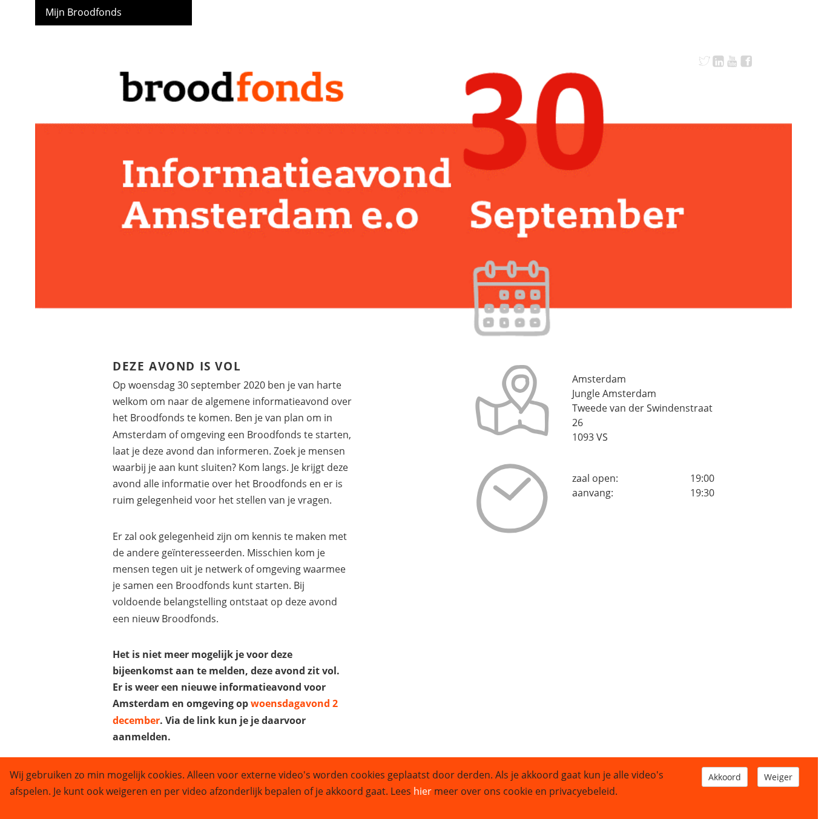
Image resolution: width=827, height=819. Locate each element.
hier (423, 791)
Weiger (778, 777)
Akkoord (724, 777)
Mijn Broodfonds (83, 12)
